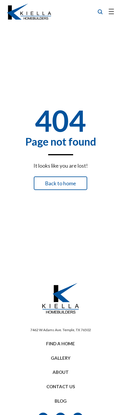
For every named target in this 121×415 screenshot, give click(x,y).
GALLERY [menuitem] (60, 358)
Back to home (60, 183)
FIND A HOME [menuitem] (60, 343)
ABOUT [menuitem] (61, 372)
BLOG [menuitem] (61, 401)
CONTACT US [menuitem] (60, 386)
